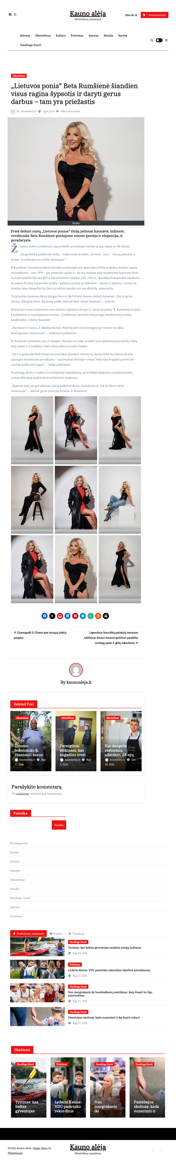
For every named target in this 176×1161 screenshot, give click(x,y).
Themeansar (15, 1153)
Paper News (40, 1148)
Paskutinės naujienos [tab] (30, 933)
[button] (166, 40)
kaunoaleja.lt (28, 111)
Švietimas (77, 35)
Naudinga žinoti (30, 45)
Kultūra (61, 35)
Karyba (122, 35)
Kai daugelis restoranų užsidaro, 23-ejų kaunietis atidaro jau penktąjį (120, 754)
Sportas (94, 35)
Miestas (25, 35)
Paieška (21, 813)
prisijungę (22, 794)
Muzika (108, 35)
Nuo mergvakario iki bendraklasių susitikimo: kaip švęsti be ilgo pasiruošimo (110, 993)
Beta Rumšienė (71, 111)
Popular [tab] (58, 933)
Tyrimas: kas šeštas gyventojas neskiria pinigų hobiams (104, 947)
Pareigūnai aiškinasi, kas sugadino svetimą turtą (75, 752)
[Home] (13, 40)
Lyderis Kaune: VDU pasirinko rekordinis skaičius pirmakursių (109, 970)
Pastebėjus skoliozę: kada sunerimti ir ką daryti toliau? (104, 1017)
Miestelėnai (43, 35)
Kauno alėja (88, 13)
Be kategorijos (19, 843)
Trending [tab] (78, 933)
